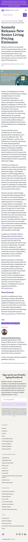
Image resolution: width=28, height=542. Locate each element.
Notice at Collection (7, 520)
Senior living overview (7, 482)
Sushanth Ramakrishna (9, 64)
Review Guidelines (6, 443)
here (18, 6)
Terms (3, 528)
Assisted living (5, 457)
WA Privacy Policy (6, 523)
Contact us (4, 431)
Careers (4, 433)
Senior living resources (7, 494)
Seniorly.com (8, 288)
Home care (4, 468)
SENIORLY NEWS (15, 323)
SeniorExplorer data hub (12, 238)
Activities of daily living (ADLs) (9, 509)
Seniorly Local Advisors (8, 504)
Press (3, 436)
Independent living (6, 460)
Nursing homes (5, 480)
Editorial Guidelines (7, 446)
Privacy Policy (5, 518)
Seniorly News (14, 20)
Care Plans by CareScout (8, 491)
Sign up (14, 404)
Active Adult (5, 473)
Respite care (5, 470)
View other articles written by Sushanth (12, 363)
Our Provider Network (7, 501)
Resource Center (5, 20)
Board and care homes (7, 463)
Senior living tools (6, 496)
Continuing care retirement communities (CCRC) (12, 476)
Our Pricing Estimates (7, 441)
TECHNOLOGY (5, 323)
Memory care (5, 465)
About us (4, 428)
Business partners (6, 449)
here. (13, 359)
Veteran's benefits (6, 506)
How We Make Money (7, 438)
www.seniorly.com (10, 314)
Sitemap (13, 539)
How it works (5, 499)
